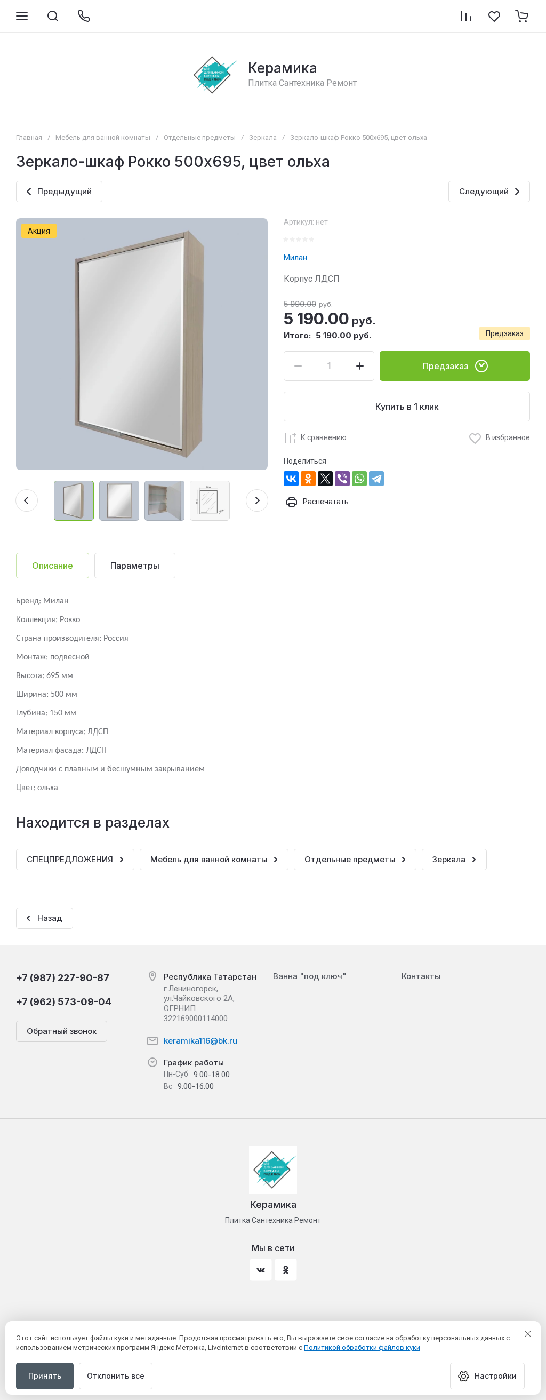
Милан (295, 257)
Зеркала (263, 137)
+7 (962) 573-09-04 (63, 1001)
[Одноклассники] (308, 478)
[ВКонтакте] (291, 478)
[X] (325, 478)
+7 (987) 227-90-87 (62, 977)
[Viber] (342, 478)
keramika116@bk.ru (200, 1041)
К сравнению (324, 437)
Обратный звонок (62, 1031)
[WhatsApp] (359, 478)
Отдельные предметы (200, 137)
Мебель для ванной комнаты (102, 137)
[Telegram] (376, 478)
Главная (29, 137)
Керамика (282, 68)
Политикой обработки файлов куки (362, 1347)
